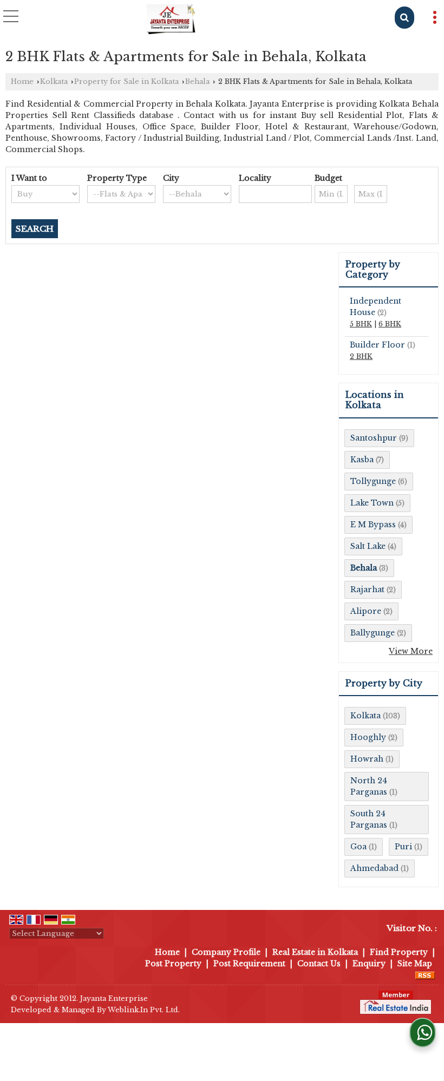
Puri (403, 846)
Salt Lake (368, 546)
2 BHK (361, 356)
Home (22, 81)
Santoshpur (373, 438)
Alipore (365, 611)
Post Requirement (249, 963)
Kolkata (54, 81)
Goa (358, 846)
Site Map (414, 963)
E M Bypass (373, 524)
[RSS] (425, 975)
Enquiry (369, 963)
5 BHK (361, 324)
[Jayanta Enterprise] (171, 19)
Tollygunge (373, 481)
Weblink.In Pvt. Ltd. (144, 1010)
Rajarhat (367, 589)
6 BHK (389, 324)
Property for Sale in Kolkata (126, 81)
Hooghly (368, 737)
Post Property (173, 963)
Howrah (366, 759)
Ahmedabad (374, 868)
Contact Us (319, 963)
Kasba (362, 459)
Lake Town (372, 503)
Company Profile (226, 952)
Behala (197, 81)
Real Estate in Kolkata (315, 952)
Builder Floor (377, 345)
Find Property (399, 952)
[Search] (404, 17)
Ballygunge (372, 633)
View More (411, 651)
